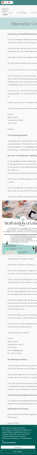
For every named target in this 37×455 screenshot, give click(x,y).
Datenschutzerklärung (9, 442)
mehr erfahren (17, 451)
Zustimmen (17, 447)
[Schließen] (34, 427)
